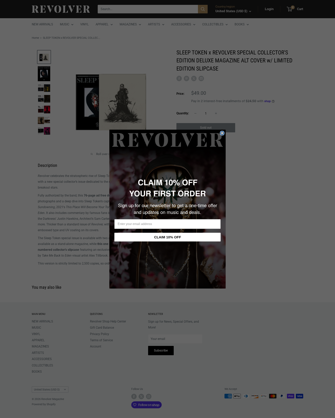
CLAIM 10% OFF (167, 237)
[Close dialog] (222, 133)
